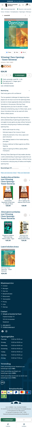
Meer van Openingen (24, 172)
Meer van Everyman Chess (8, 172)
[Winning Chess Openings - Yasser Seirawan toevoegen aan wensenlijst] (29, 75)
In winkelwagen (19, 75)
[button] (2, 5)
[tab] (16, 90)
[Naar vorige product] (25, 15)
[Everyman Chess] (6, 67)
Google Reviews (27, 409)
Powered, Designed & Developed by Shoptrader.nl (16, 414)
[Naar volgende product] (29, 15)
